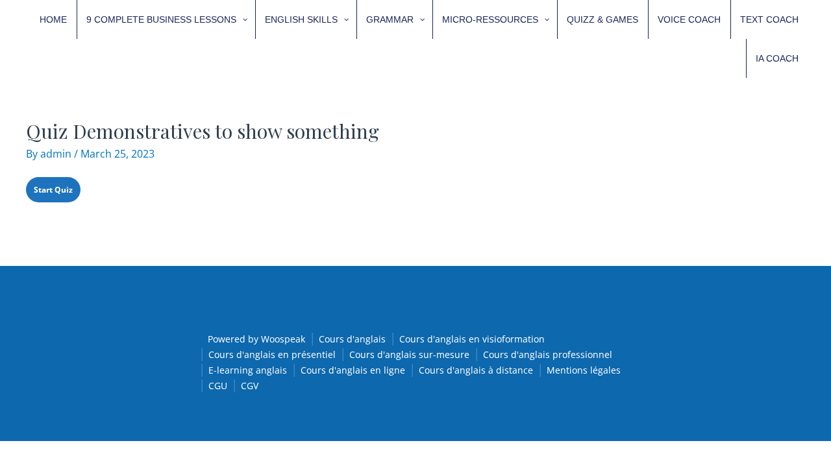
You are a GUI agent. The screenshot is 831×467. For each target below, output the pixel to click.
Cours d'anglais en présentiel (272, 354)
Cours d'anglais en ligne (353, 370)
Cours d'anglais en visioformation (472, 339)
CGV (249, 385)
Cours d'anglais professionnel (547, 354)
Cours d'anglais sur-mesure (409, 354)
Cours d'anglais (352, 339)
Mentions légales (584, 370)
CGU (217, 385)
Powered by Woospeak (256, 339)
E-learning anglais (247, 370)
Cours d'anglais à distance (476, 370)
